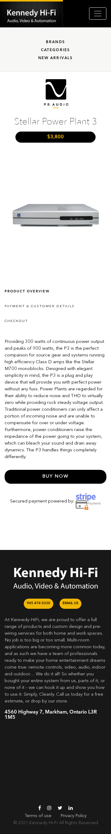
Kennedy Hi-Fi (43, 823)
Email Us (70, 603)
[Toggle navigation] (97, 13)
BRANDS (55, 42)
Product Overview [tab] (27, 291)
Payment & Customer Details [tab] (40, 306)
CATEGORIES (55, 50)
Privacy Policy (74, 816)
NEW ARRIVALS (55, 58)
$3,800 (55, 137)
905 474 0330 (38, 603)
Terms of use (38, 816)
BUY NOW (55, 476)
